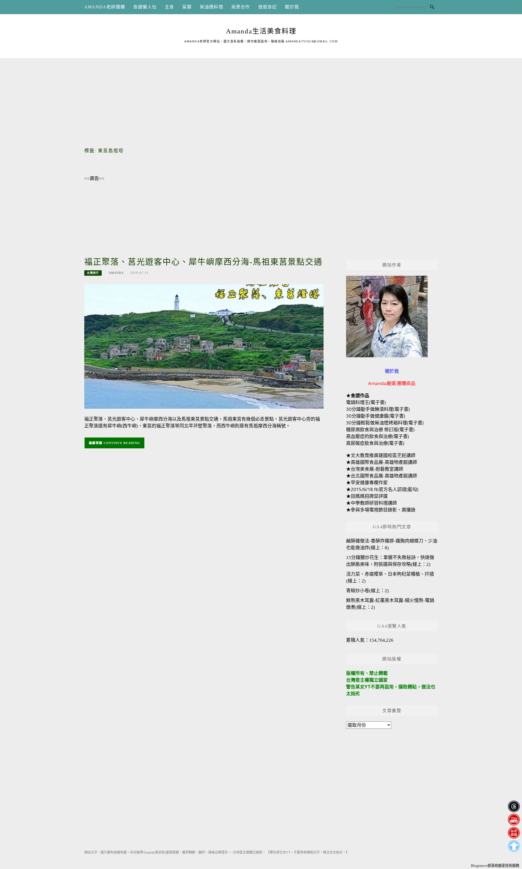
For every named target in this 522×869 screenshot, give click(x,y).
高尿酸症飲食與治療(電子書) (375, 443)
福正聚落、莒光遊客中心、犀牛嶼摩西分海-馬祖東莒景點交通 (203, 261)
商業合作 (240, 7)
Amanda (116, 272)
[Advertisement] (261, 96)
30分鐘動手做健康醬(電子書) (375, 416)
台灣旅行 (93, 272)
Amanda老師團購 (104, 7)
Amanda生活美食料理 (261, 31)
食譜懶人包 (145, 7)
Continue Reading (122, 443)
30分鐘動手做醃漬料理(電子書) (378, 409)
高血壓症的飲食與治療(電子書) (377, 436)
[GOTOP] (513, 846)
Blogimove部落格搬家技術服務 (495, 866)
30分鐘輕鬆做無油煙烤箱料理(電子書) (385, 423)
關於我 (292, 7)
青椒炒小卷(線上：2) (367, 590)
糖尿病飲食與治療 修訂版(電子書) (380, 429)
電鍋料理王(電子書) (366, 402)
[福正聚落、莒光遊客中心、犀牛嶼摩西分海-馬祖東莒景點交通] (204, 346)
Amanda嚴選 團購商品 (391, 383)
